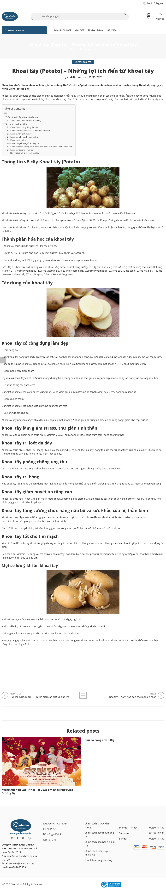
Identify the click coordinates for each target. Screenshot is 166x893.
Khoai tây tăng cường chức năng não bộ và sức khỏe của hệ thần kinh (41, 146)
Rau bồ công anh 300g (99, 740)
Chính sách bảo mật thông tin (99, 834)
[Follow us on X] (12, 838)
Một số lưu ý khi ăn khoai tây (26, 153)
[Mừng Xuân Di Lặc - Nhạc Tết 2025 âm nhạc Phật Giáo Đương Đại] (41, 761)
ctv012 (71, 77)
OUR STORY (111, 30)
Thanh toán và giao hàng (98, 860)
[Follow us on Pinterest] (23, 838)
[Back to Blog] (83, 695)
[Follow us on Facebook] (17, 838)
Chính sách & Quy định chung (97, 825)
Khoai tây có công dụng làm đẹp (24, 127)
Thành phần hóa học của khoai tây (25, 120)
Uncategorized (88, 49)
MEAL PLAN (79, 30)
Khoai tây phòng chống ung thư (24, 136)
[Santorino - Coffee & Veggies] (10, 16)
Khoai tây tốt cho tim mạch (22, 149)
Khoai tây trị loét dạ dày (20, 133)
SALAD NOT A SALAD (62, 30)
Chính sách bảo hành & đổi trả (100, 843)
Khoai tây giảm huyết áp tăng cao (25, 143)
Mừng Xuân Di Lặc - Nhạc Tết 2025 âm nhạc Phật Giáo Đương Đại (37, 791)
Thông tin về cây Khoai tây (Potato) (23, 117)
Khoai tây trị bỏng (18, 140)
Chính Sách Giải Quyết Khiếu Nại (97, 852)
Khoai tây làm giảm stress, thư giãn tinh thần (30, 130)
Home (73, 49)
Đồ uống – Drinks (95, 30)
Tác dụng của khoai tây (16, 124)
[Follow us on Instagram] (29, 838)
